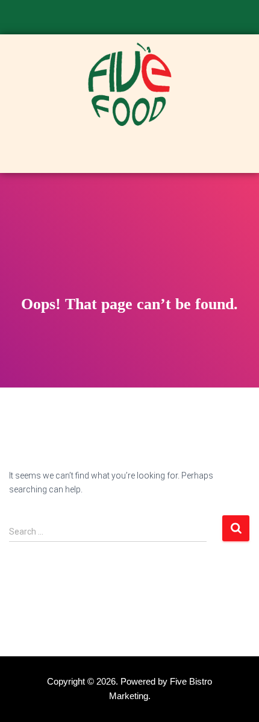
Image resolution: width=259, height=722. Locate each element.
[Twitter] (129, 19)
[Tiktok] (149, 19)
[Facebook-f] (109, 19)
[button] (129, 154)
